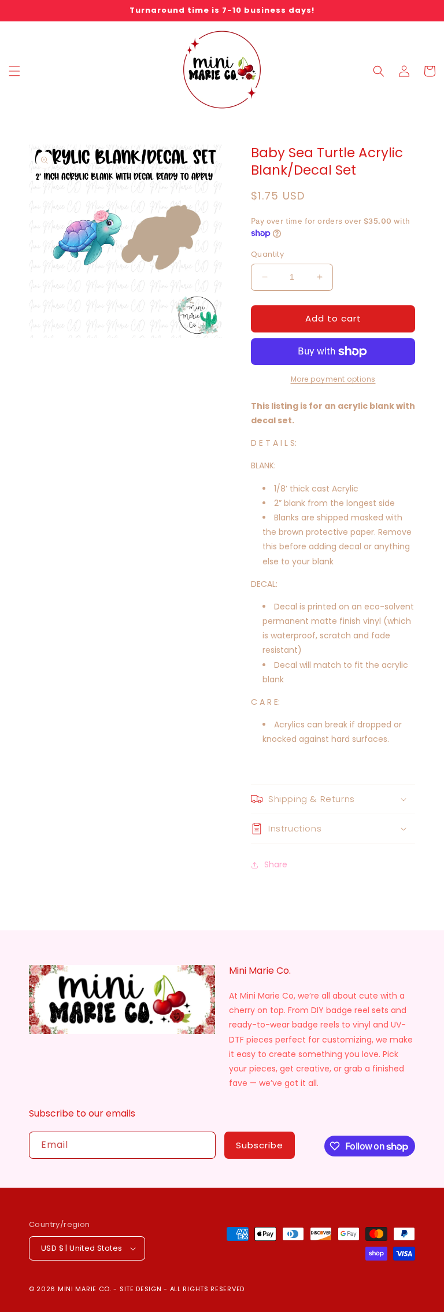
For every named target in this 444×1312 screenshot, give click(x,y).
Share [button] (275, 864)
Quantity (267, 254)
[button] (14, 71)
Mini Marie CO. (85, 1288)
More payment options (333, 379)
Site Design (141, 1288)
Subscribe (259, 1145)
